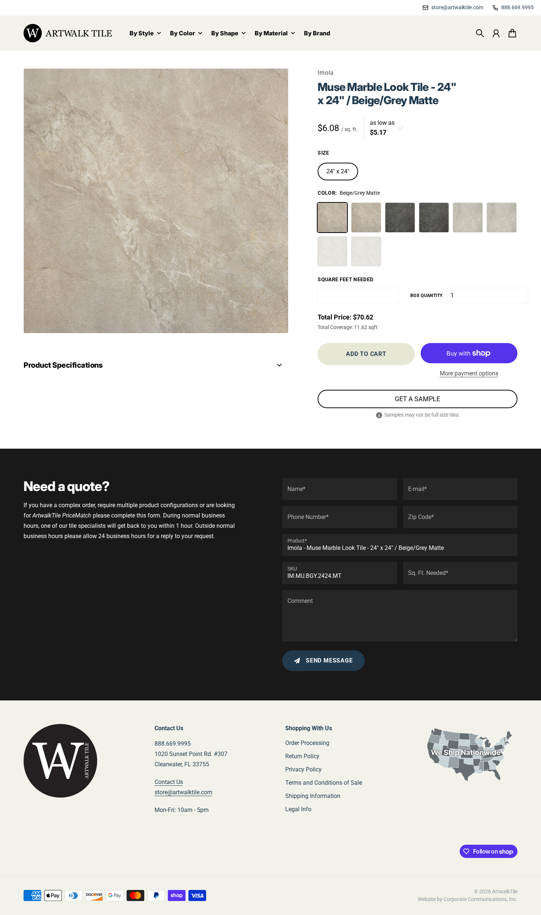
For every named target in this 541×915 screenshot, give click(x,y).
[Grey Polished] (501, 217)
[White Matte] (332, 251)
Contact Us (169, 781)
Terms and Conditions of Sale (323, 782)
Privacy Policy (303, 769)
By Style (142, 33)
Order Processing (307, 742)
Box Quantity (426, 295)
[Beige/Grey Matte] (332, 217)
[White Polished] (366, 251)
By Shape (224, 33)
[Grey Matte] (467, 217)
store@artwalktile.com (183, 792)
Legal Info (298, 809)
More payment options (469, 373)
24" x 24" (337, 171)
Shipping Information (312, 795)
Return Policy (302, 756)
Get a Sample (417, 399)
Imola (326, 72)
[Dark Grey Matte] (400, 217)
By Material (271, 33)
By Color (182, 33)
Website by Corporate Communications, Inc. (467, 899)
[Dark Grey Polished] (434, 217)
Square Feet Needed (345, 279)
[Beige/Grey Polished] (366, 217)
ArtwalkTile (504, 891)
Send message (329, 660)
